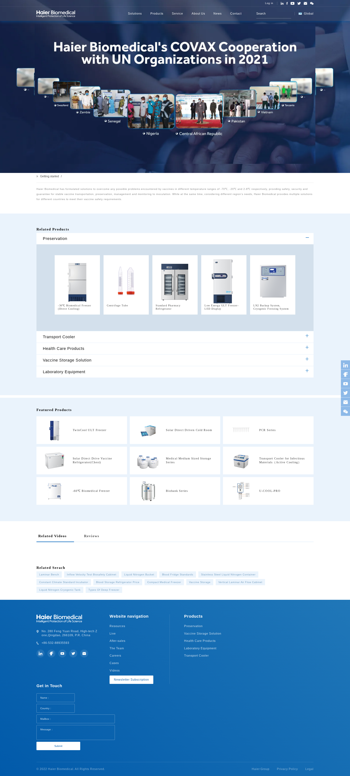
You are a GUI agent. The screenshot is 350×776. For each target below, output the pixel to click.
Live (113, 633)
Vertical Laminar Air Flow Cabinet (240, 582)
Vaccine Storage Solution (67, 360)
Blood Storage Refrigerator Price (117, 582)
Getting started (49, 176)
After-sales (117, 640)
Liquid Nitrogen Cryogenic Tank (60, 589)
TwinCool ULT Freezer (89, 430)
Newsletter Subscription (131, 679)
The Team (117, 648)
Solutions (135, 13)
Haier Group (261, 769)
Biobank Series (177, 490)
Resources (117, 626)
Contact (236, 13)
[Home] (117, 13)
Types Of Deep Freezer (103, 589)
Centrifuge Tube (117, 305)
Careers (115, 655)
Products (156, 13)
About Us (198, 13)
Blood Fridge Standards (177, 574)
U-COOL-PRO (270, 490)
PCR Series (267, 430)
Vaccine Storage (200, 582)
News (217, 13)
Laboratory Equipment (64, 372)
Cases (114, 663)
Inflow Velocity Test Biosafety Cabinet (91, 574)
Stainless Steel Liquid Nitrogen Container (228, 574)
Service (177, 13)
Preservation (55, 238)
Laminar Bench (49, 574)
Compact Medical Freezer (164, 582)
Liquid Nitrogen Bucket (139, 574)
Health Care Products (63, 348)
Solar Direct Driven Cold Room (189, 430)
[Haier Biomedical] (55, 13)
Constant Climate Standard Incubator (63, 582)
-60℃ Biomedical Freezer (91, 490)
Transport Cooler (59, 337)
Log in (269, 3)
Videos (115, 670)
